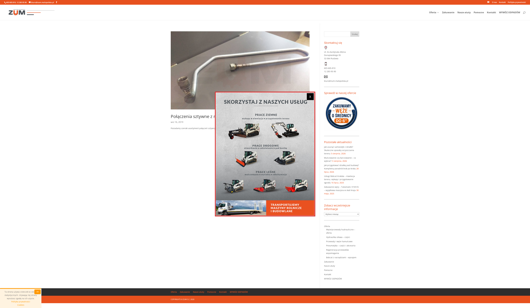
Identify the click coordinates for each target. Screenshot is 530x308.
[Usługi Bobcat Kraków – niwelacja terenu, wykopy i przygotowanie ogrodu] (265, 154)
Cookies (20, 305)
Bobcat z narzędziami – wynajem (341, 257)
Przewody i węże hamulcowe (339, 241)
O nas (494, 2)
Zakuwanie (448, 12)
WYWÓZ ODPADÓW (509, 12)
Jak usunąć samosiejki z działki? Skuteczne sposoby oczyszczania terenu (339, 150)
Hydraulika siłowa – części (338, 237)
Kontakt (502, 2)
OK (37, 292)
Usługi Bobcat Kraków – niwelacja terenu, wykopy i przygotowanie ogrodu (339, 179)
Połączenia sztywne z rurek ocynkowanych (213, 116)
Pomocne (479, 12)
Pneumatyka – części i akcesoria (340, 245)
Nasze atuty (464, 12)
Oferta (432, 12)
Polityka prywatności (517, 2)
